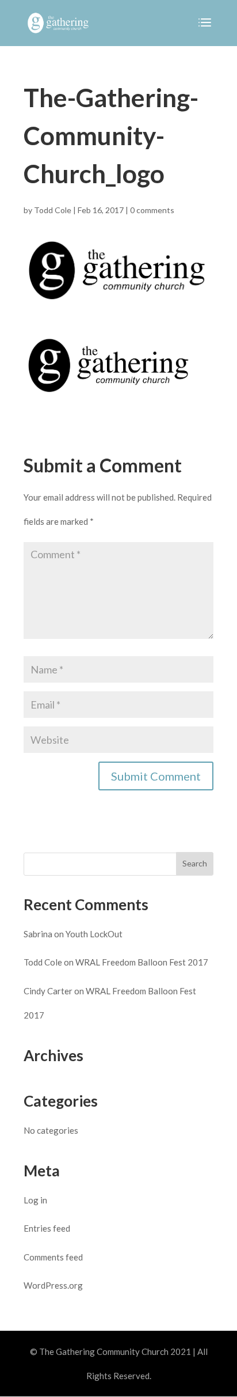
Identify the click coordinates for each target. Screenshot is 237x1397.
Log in (35, 1200)
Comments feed (53, 1257)
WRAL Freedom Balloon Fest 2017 (141, 962)
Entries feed (47, 1228)
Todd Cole (52, 210)
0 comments (152, 210)
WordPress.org (53, 1285)
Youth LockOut (94, 934)
